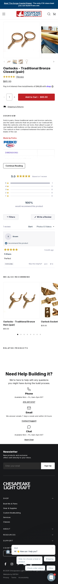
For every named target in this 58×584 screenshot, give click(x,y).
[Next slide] (54, 61)
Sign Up (47, 466)
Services (7, 517)
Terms (13, 577)
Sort (30, 226)
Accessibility (23, 577)
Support (8, 541)
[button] (3, 14)
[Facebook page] (5, 565)
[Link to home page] (16, 488)
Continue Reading (14, 166)
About (7, 529)
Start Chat (29, 440)
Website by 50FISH (10, 574)
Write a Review (46, 218)
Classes (6, 522)
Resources (9, 535)
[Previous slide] (4, 61)
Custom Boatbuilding (12, 513)
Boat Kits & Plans (10, 504)
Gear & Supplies (10, 508)
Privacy (6, 577)
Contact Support (29, 421)
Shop (6, 498)
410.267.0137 (29, 402)
